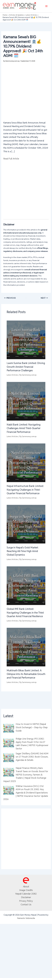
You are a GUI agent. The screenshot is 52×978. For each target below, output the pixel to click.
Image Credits (26, 890)
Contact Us (26, 904)
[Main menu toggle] (46, 6)
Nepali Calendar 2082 (26, 893)
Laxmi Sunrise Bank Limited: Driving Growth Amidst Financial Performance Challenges (26, 367)
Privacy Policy (26, 900)
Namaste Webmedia (26, 918)
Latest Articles (12, 375)
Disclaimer (26, 897)
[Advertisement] (26, 90)
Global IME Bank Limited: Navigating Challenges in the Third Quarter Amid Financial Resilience (25, 612)
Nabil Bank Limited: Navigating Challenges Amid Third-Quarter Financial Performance (23, 428)
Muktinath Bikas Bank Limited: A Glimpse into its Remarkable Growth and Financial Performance (26, 674)
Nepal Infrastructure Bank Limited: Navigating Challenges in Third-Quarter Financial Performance (25, 489)
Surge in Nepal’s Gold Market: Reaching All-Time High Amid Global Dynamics (23, 551)
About (26, 886)
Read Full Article (11, 158)
